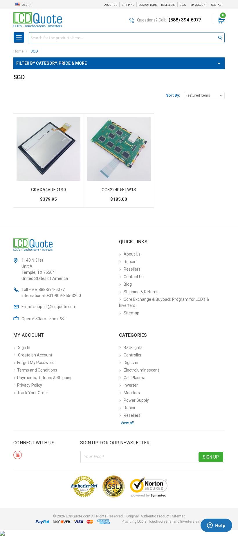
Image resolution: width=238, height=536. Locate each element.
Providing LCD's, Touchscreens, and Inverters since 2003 (167, 521)
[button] (119, 63)
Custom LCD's (148, 4)
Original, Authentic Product (148, 516)
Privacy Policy (29, 385)
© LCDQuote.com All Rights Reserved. (119, 516)
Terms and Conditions (37, 370)
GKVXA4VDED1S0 (48, 189)
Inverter (131, 385)
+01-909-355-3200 (63, 295)
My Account (198, 4)
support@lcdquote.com (54, 306)
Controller (133, 355)
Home (18, 51)
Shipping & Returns (141, 291)
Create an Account (35, 355)
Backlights (133, 347)
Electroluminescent (141, 370)
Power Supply (136, 400)
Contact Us (134, 276)
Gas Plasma (134, 377)
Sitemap (131, 313)
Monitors (132, 392)
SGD (34, 51)
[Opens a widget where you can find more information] (216, 526)
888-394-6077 (52, 289)
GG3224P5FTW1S (119, 189)
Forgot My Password (36, 362)
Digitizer (131, 362)
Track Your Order (32, 392)
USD (24, 4)
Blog (183, 4)
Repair (130, 261)
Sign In (24, 347)
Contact (217, 4)
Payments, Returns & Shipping (45, 377)
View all (127, 423)
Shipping (128, 4)
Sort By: (173, 95)
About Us (110, 4)
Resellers (168, 4)
